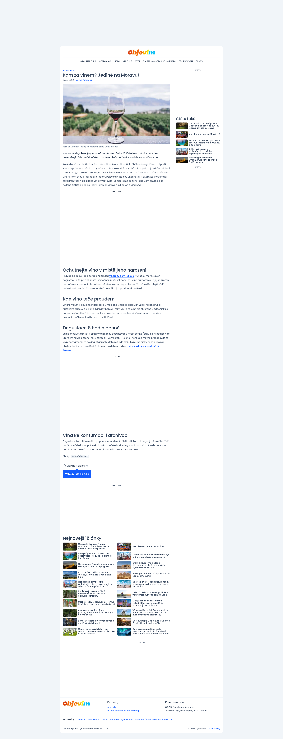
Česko (199, 61)
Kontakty (111, 707)
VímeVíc (139, 719)
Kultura (127, 61)
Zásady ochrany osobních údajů (123, 710)
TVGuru (104, 719)
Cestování (105, 61)
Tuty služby (214, 728)
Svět (137, 61)
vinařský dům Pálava (121, 276)
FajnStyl (168, 719)
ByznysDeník (127, 719)
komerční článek (80, 456)
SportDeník (93, 719)
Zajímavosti (186, 61)
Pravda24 (114, 719)
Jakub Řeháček (84, 80)
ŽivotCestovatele (154, 719)
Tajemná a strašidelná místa (159, 61)
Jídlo (117, 61)
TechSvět (81, 719)
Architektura (88, 61)
